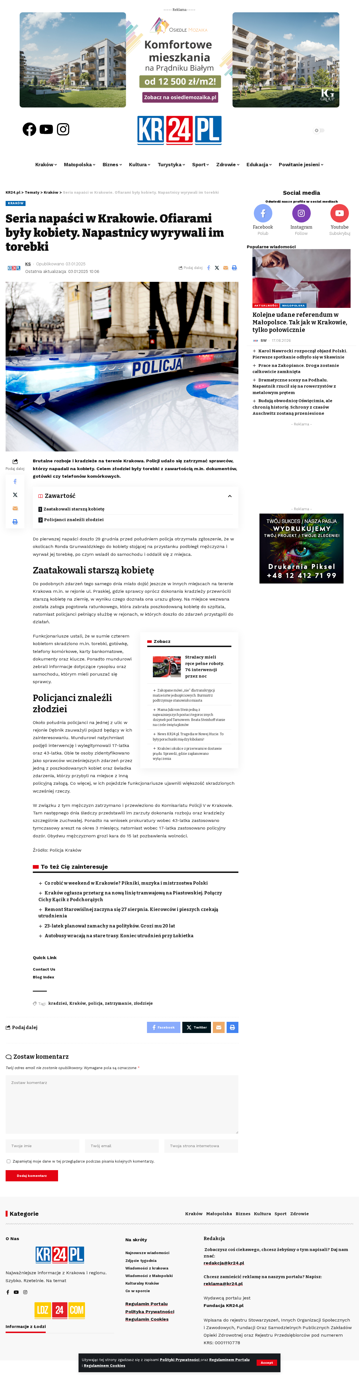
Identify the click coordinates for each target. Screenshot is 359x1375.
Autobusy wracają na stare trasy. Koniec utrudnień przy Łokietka (119, 935)
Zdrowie (299, 1213)
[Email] (226, 267)
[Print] (234, 267)
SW (264, 340)
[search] (292, 130)
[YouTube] (16, 1293)
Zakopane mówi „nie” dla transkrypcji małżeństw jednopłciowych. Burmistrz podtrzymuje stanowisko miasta (184, 695)
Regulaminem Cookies (104, 1366)
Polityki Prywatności (180, 1360)
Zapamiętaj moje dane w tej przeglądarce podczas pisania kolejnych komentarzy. (84, 1161)
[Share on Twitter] (217, 267)
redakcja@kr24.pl (224, 1263)
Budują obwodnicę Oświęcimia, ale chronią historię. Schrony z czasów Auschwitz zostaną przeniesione (292, 407)
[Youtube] (46, 129)
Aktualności (266, 305)
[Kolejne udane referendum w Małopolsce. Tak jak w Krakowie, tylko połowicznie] (301, 278)
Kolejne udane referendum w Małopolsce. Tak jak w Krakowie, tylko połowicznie (299, 322)
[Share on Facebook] (208, 267)
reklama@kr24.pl (223, 1283)
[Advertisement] (301, 468)
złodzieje (143, 1003)
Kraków (15, 203)
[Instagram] (63, 129)
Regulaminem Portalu (229, 1360)
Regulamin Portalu (146, 1303)
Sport (281, 1213)
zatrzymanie (118, 1003)
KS (28, 263)
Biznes (243, 1213)
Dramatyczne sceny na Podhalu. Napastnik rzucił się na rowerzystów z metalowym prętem (294, 386)
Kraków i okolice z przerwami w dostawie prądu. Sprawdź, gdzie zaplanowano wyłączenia (187, 754)
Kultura (262, 1213)
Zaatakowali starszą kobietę (73, 509)
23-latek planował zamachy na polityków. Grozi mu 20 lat (110, 926)
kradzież (57, 1003)
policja (95, 1003)
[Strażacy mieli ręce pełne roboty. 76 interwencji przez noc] (167, 666)
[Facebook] (29, 129)
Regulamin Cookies (147, 1319)
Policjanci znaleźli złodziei (74, 519)
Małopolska (293, 305)
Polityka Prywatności (149, 1311)
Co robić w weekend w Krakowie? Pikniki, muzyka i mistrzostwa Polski (126, 883)
